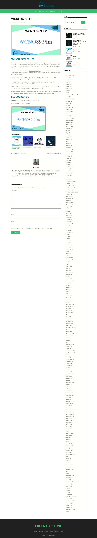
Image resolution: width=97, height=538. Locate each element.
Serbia (67, 420)
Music (67, 340)
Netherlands (69, 350)
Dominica (68, 190)
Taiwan (67, 458)
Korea (67, 285)
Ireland (67, 266)
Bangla (67, 116)
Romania (68, 403)
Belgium (68, 126)
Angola (67, 92)
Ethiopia (68, 211)
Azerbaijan (68, 111)
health (67, 240)
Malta (67, 317)
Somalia (68, 429)
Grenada (68, 230)
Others (67, 369)
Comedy (68, 168)
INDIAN (67, 255)
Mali (67, 314)
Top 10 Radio (69, 475)
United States (69, 496)
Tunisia (67, 484)
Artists (67, 103)
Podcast (68, 384)
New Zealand (69, 353)
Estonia (68, 209)
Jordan (67, 278)
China (67, 162)
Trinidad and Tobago (71, 482)
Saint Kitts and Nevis (71, 410)
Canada (68, 154)
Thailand (68, 467)
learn (67, 293)
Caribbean (68, 156)
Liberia (67, 298)
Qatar (67, 397)
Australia (68, 107)
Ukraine (68, 494)
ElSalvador (68, 202)
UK (66, 492)
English (67, 207)
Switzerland (69, 454)
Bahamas (68, 113)
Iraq (67, 264)
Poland (67, 386)
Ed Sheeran (68, 198)
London (68, 302)
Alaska (67, 82)
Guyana (68, 236)
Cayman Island (69, 158)
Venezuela (68, 503)
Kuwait (67, 289)
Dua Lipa (68, 194)
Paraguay (68, 378)
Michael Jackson (70, 327)
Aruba (67, 105)
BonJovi (68, 137)
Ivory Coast (69, 272)
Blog (67, 130)
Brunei (67, 143)
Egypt (67, 200)
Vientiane (68, 505)
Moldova (68, 331)
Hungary (68, 249)
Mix (67, 329)
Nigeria (67, 363)
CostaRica (68, 173)
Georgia (68, 221)
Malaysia (68, 312)
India (67, 253)
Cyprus (67, 179)
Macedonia (68, 306)
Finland (67, 213)
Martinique (68, 321)
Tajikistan (68, 460)
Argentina (68, 99)
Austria (67, 109)
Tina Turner (68, 469)
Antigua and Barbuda (71, 94)
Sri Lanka (68, 446)
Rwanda (68, 408)
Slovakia (68, 424)
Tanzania (68, 465)
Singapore (68, 422)
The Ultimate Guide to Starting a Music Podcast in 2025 (79, 35)
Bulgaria (68, 145)
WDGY (75, 56)
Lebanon (68, 295)
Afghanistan (69, 75)
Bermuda (68, 128)
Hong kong (68, 247)
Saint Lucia (68, 412)
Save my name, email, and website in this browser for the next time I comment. (32, 228)
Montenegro (69, 333)
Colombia (68, 166)
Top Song (68, 477)
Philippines (68, 382)
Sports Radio (69, 443)
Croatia (67, 175)
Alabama (68, 80)
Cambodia (68, 149)
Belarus (67, 124)
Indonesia (68, 257)
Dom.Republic (69, 188)
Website (13, 221)
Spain (67, 437)
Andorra (68, 90)
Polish (67, 388)
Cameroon (68, 152)
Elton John (68, 204)
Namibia (68, 346)
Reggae (67, 399)
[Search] (83, 22)
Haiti (67, 238)
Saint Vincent (69, 414)
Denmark (68, 183)
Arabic (67, 97)
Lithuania (68, 300)
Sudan (67, 448)
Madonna (68, 310)
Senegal (68, 418)
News (67, 355)
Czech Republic (70, 181)
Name (13, 207)
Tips (67, 471)
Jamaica (68, 274)
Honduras (68, 245)
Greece (67, 228)
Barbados (68, 122)
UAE (67, 488)
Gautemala (68, 219)
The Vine (75, 50)
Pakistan (68, 372)
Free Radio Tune (48, 526)
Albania (67, 84)
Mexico (67, 325)
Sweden (68, 452)
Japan (67, 276)
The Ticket (75, 63)
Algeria (67, 86)
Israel (67, 268)
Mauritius (68, 323)
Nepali (67, 348)
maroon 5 (68, 319)
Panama (68, 376)
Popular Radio (69, 391)
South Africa (69, 433)
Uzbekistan (68, 501)
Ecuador (68, 196)
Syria (67, 456)
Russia (67, 405)
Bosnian (68, 139)
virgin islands (69, 509)
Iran (67, 262)
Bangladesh (69, 120)
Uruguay (68, 498)
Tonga (67, 473)
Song (67, 431)
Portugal (68, 393)
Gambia (68, 217)
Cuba (67, 177)
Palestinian (68, 374)
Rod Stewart (69, 401)
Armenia (68, 101)
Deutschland (69, 185)
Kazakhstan (69, 281)
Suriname (68, 450)
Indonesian (68, 259)
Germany (68, 223)
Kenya (67, 283)
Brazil (67, 141)
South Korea (69, 435)
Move (67, 338)
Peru (67, 380)
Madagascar (69, 308)
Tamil (67, 463)
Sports (67, 439)
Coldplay (68, 164)
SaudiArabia (69, 416)
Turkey (67, 486)
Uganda (68, 490)
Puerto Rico (69, 395)
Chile (67, 160)
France (67, 215)
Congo (67, 171)
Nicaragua (68, 361)
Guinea (67, 234)
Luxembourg (69, 304)
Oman (67, 367)
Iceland (67, 251)
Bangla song (69, 118)
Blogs (67, 133)
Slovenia (68, 427)
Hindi (67, 243)
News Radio (69, 359)
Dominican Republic (71, 192)
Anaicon (68, 88)
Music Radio (69, 344)
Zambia (67, 511)
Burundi (68, 147)
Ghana (67, 226)
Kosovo (68, 287)
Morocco (68, 336)
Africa (67, 78)
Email (13, 214)
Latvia (67, 291)
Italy (67, 270)
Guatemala (68, 232)
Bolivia (67, 135)
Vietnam (68, 507)
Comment (14, 190)
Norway (68, 365)
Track (67, 479)
